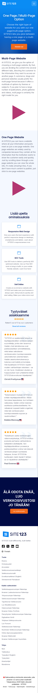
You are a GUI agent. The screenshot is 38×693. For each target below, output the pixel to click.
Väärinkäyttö (21, 686)
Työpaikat (9, 655)
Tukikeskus (6, 652)
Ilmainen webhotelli (9, 636)
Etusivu (4, 561)
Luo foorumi (6, 624)
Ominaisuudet (7, 564)
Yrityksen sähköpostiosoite (11, 620)
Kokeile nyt (19, 47)
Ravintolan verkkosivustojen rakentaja (15, 630)
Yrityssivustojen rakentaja (11, 595)
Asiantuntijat (6, 661)
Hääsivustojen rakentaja (10, 608)
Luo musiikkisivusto (9, 605)
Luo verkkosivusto (19, 511)
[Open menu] (34, 3)
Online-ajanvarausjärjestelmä (12, 633)
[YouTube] (17, 546)
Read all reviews (19, 326)
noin (3, 649)
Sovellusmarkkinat (11, 576)
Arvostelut (5, 567)
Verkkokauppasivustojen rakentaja (14, 589)
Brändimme (6, 664)
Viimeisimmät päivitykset (11, 580)
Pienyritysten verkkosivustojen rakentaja (16, 614)
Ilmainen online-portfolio (10, 611)
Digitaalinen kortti (8, 617)
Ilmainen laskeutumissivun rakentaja (15, 592)
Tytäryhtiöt (5, 658)
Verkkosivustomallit (9, 573)
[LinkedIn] (12, 546)
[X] (8, 546)
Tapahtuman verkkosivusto (11, 602)
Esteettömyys (30, 686)
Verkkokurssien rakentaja (11, 627)
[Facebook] (3, 546)
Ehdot (5, 686)
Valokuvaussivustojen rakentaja (13, 599)
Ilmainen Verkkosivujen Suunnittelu (14, 639)
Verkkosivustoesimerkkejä (11, 570)
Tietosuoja (11, 686)
